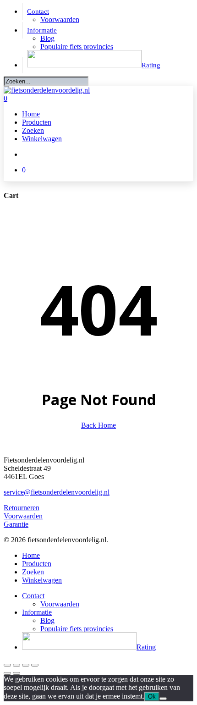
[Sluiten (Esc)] (34, 665)
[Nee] (163, 698)
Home (31, 555)
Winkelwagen (42, 580)
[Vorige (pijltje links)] (7, 673)
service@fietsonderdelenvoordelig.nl (56, 492)
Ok (152, 696)
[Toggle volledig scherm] (16, 665)
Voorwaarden (23, 516)
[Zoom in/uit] (7, 665)
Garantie (16, 524)
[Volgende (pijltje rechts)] (16, 673)
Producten (36, 563)
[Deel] (25, 665)
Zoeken (33, 572)
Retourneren (21, 508)
